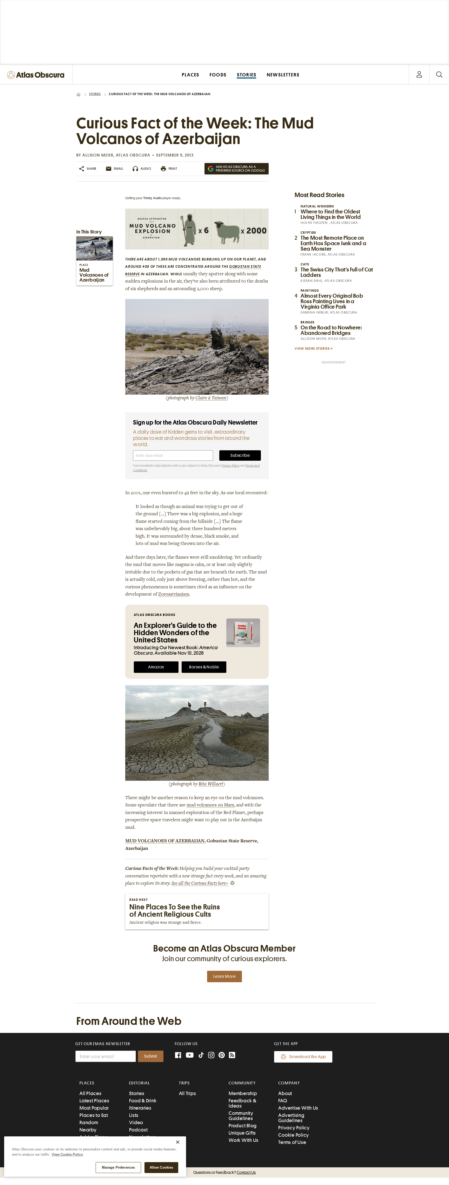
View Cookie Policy (67, 1154)
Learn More (224, 976)
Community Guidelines (241, 1116)
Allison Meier (98, 155)
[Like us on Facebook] (178, 1056)
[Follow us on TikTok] (201, 1056)
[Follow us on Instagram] (211, 1056)
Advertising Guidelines (291, 1118)
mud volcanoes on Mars (210, 805)
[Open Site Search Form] (439, 74)
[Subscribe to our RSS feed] (232, 1056)
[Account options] (419, 74)
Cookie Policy (293, 1134)
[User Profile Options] (419, 74)
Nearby (88, 1129)
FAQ (282, 1100)
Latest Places (94, 1100)
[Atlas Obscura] (37, 75)
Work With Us (244, 1140)
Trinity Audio (152, 198)
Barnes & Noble (204, 667)
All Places (91, 1093)
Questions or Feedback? (224, 1172)
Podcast (138, 1129)
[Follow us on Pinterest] (222, 1056)
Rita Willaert (211, 784)
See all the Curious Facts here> (199, 883)
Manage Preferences (118, 1167)
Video (136, 1122)
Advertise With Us (298, 1107)
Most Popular (94, 1107)
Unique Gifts (242, 1132)
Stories (95, 94)
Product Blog (243, 1125)
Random (89, 1122)
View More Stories (312, 348)
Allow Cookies (161, 1167)
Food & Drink (142, 1100)
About (285, 1093)
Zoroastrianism (173, 594)
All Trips (187, 1093)
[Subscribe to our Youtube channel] (189, 1056)
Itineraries (140, 1107)
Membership (243, 1093)
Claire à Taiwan (210, 398)
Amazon (156, 667)
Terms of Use (292, 1142)
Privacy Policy (231, 465)
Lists (133, 1115)
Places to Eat (94, 1115)
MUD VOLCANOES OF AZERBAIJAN (164, 841)
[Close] (177, 1142)
